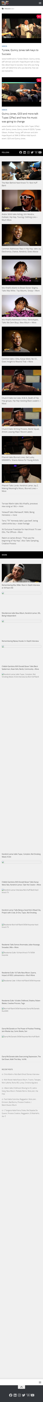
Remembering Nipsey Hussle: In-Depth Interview (20, 641)
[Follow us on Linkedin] (24, 152)
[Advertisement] (21, 1175)
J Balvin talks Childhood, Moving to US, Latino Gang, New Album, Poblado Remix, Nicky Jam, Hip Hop (20, 1091)
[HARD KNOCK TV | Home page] (6, 3)
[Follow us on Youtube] (39, 152)
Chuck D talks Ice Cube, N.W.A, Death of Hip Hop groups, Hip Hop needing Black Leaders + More (21, 401)
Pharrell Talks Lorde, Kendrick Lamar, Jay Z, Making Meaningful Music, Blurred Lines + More (20, 488)
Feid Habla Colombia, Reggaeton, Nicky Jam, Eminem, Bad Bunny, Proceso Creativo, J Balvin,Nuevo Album (19, 1102)
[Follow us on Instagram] (28, 152)
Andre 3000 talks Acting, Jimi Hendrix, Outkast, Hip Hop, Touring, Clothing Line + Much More (20, 217)
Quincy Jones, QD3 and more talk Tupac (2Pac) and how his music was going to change (20, 117)
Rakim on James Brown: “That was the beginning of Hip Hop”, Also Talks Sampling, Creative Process (20, 541)
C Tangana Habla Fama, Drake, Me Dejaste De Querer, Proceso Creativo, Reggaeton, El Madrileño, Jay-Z (21, 1113)
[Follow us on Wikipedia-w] (36, 152)
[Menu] (40, 3)
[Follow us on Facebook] (20, 152)
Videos (4, 46)
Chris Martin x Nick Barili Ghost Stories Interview (21, 1074)
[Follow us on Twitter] (32, 152)
